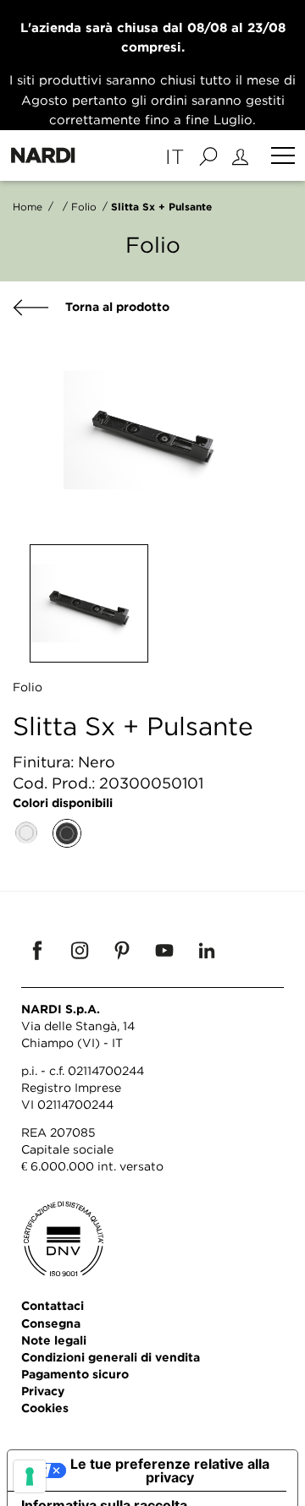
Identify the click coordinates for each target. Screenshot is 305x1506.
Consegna (50, 1323)
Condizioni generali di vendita (110, 1356)
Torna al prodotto (115, 306)
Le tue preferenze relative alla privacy (169, 1470)
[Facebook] (37, 950)
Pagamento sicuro (75, 1373)
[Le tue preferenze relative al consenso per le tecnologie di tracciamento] (30, 1476)
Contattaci (52, 1305)
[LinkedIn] (206, 950)
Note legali (53, 1340)
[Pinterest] (122, 950)
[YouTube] (164, 950)
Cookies (45, 1407)
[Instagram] (79, 950)
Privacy (42, 1390)
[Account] (242, 155)
